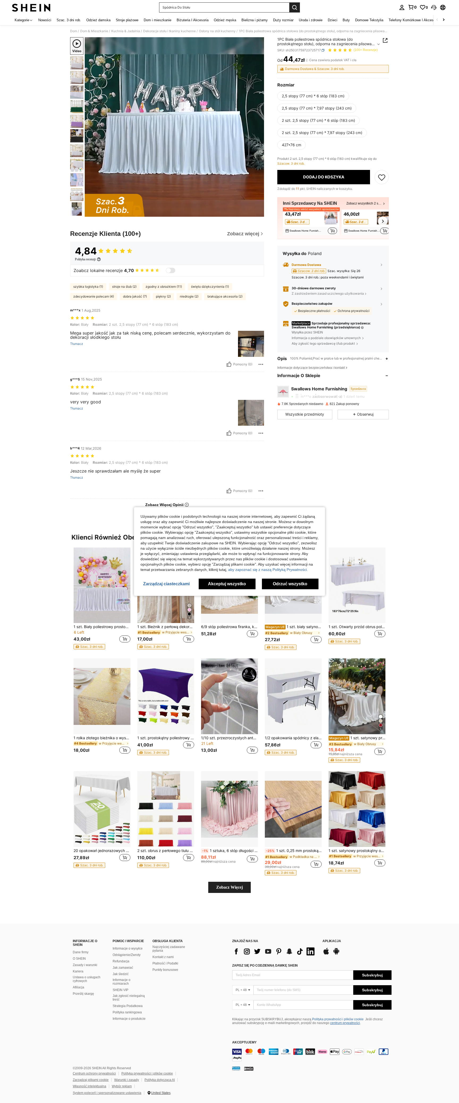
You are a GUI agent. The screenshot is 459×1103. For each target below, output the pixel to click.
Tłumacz (76, 344)
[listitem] (311, 222)
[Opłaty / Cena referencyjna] (306, 60)
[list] (274, 951)
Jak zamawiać (123, 968)
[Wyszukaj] (294, 7)
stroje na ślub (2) (124, 287)
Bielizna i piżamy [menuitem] (254, 20)
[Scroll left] (437, 20)
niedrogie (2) (189, 296)
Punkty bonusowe (165, 970)
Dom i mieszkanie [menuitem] (157, 20)
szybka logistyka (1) (88, 287)
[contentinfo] (312, 1054)
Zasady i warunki (85, 965)
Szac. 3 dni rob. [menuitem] (69, 20)
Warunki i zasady (126, 1080)
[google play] (336, 954)
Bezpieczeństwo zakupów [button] (312, 304)
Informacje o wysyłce (128, 948)
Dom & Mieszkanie (94, 31)
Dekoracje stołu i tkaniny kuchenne (169, 31)
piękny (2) (163, 296)
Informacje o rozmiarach (121, 981)
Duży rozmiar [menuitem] (283, 20)
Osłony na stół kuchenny (217, 31)
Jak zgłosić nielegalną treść (129, 997)
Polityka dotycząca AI (159, 1080)
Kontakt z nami (163, 957)
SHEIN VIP (120, 990)
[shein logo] (31, 7)
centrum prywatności (345, 1023)
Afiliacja (78, 987)
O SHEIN (79, 958)
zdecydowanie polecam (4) (93, 296)
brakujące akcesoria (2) (225, 296)
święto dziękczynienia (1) (210, 287)
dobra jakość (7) (135, 296)
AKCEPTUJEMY (244, 1042)
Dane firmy (80, 952)
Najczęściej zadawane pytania (168, 948)
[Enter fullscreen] (258, 212)
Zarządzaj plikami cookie (91, 1080)
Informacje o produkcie (129, 1019)
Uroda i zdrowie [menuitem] (310, 20)
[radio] (313, 96)
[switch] (170, 270)
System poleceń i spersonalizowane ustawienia (107, 1093)
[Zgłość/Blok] (261, 364)
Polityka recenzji (85, 259)
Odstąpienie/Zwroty (127, 955)
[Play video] (174, 127)
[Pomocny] (229, 364)
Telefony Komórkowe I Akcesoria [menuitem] (414, 20)
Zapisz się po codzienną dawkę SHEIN (265, 965)
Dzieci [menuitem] (332, 20)
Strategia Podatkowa (128, 1006)
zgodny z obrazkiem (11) (164, 287)
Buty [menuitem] (346, 20)
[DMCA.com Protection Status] (248, 1068)
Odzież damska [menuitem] (98, 20)
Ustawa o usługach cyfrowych (86, 979)
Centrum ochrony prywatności (94, 1073)
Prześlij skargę (83, 994)
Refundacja (121, 961)
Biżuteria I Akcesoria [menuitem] (193, 20)
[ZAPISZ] (382, 177)
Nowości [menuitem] (44, 20)
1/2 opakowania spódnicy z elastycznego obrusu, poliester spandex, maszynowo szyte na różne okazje (293, 738)
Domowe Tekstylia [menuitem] (369, 20)
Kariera (78, 971)
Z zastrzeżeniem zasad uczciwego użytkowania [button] (328, 293)
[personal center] (402, 7)
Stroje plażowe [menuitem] (127, 20)
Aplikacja (331, 941)
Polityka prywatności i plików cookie (338, 1019)
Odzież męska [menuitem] (225, 20)
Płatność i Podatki (165, 963)
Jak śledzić (121, 974)
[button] (434, 7)
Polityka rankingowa (127, 1012)
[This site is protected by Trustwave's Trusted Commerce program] (236, 1068)
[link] (412, 7)
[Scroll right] (443, 20)
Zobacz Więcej (229, 887)
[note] (89, 646)
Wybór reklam (122, 1086)
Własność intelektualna (89, 1086)
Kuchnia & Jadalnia (125, 31)
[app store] (326, 954)
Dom (73, 31)
